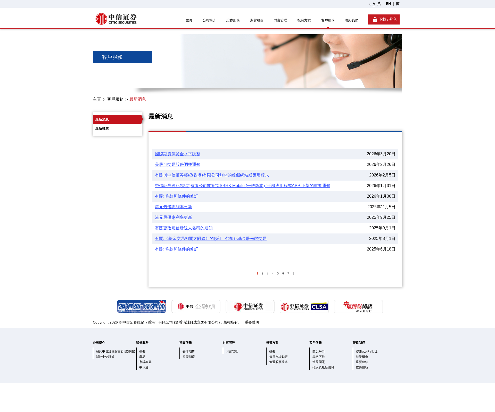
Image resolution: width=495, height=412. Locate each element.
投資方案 (304, 20)
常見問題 (318, 362)
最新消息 (137, 99)
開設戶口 (318, 351)
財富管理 (280, 20)
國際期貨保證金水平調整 (177, 154)
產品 (142, 357)
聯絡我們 (351, 20)
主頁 (189, 20)
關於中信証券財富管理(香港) (115, 351)
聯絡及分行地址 (366, 351)
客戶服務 (328, 20)
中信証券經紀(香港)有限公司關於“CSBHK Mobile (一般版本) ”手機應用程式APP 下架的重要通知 (242, 185)
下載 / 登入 (387, 19)
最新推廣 (102, 128)
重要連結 (362, 362)
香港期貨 (189, 351)
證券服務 (233, 20)
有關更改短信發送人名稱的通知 (184, 228)
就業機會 (362, 357)
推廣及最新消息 (323, 367)
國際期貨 (189, 357)
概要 (142, 351)
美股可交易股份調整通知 (177, 164)
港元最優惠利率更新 (173, 207)
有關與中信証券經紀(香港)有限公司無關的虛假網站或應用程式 (212, 175)
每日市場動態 (278, 357)
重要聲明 (252, 322)
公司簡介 (209, 20)
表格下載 (318, 357)
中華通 (143, 367)
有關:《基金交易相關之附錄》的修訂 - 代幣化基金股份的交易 (211, 238)
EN (388, 4)
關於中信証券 (105, 357)
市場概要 (145, 362)
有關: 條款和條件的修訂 (176, 196)
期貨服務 (256, 20)
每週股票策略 (278, 362)
